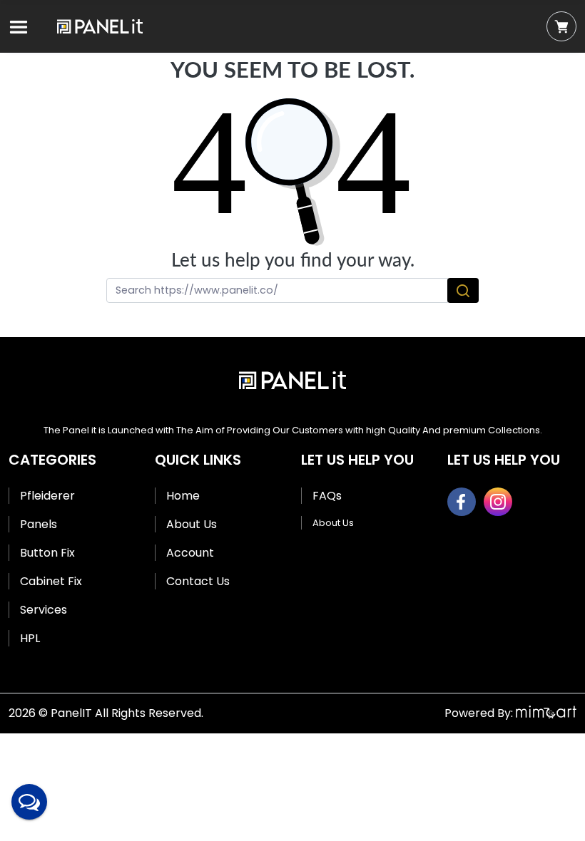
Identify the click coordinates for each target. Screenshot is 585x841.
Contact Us (198, 581)
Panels (38, 524)
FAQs (327, 495)
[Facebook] (461, 501)
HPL (30, 638)
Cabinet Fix (51, 581)
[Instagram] (498, 501)
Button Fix (47, 553)
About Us (191, 524)
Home (183, 495)
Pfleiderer (47, 495)
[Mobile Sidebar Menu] (19, 27)
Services (43, 610)
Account (190, 553)
